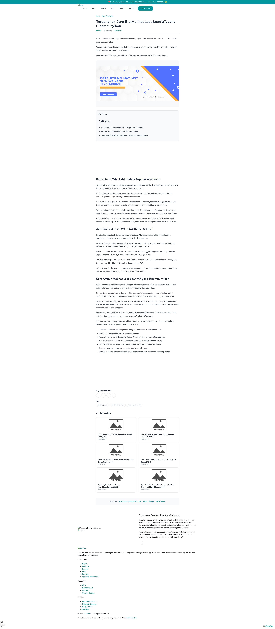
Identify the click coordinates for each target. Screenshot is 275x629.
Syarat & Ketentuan (90, 577)
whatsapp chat (102, 405)
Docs (121, 9)
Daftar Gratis (146, 8)
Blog (103, 16)
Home (85, 9)
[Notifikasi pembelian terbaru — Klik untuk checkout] (137, 627)
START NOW (148, 544)
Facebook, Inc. (131, 618)
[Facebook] (103, 395)
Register (85, 574)
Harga (103, 9)
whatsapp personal (134, 405)
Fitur (94, 9)
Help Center (161, 501)
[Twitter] (108, 395)
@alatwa (85, 609)
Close (2, 625)
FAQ (112, 9)
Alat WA (87, 614)
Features (85, 566)
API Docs (85, 590)
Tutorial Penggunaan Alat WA (129, 501)
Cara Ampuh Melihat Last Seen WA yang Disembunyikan (124, 135)
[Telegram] (114, 395)
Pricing (85, 569)
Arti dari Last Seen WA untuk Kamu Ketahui (119, 131)
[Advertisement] (137, 159)
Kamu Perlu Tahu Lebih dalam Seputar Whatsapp (122, 127)
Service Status (88, 593)
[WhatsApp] (98, 395)
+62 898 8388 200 (89, 602)
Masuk (131, 9)
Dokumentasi (87, 588)
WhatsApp (110, 16)
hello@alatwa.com (89, 604)
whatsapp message (118, 405)
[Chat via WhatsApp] (268, 626)
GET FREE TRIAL (154, 541)
